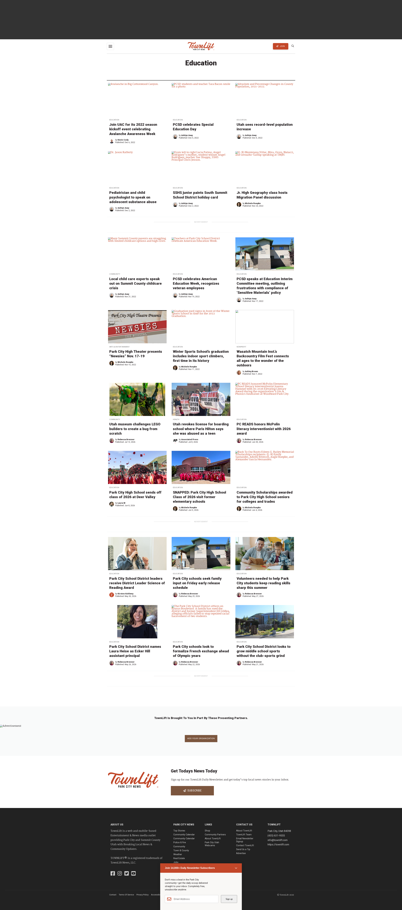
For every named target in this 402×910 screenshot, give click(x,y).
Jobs (175, 862)
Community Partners (215, 834)
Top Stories (179, 830)
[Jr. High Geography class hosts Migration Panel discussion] (264, 167)
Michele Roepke (253, 203)
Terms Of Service (126, 894)
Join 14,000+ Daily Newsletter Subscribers (190, 868)
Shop (207, 830)
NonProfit (241, 347)
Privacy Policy (142, 894)
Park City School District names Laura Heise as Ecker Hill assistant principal (135, 651)
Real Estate (179, 858)
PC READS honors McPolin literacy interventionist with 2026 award (264, 428)
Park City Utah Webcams (212, 844)
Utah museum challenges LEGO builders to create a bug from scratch (134, 428)
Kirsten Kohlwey (125, 594)
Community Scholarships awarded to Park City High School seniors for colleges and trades (265, 496)
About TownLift (213, 838)
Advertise (241, 853)
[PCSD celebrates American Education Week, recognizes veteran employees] (201, 254)
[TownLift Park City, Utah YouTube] (133, 874)
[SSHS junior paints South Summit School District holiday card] (201, 167)
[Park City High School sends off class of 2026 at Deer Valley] (137, 467)
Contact (112, 894)
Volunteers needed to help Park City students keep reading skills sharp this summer (263, 583)
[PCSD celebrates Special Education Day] (201, 99)
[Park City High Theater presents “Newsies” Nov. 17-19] (137, 326)
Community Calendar (184, 834)
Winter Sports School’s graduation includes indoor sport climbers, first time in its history (201, 356)
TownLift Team (244, 834)
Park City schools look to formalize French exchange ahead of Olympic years (201, 651)
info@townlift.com (278, 840)
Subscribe (193, 790)
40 (184, 700)
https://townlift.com (278, 844)
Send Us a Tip (243, 849)
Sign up (229, 899)
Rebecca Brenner (126, 439)
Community (114, 274)
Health (176, 419)
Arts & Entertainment (119, 347)
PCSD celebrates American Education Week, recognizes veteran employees (196, 283)
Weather (177, 854)
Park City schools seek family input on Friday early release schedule (197, 583)
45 (211, 700)
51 (227, 700)
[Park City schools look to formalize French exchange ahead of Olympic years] (201, 621)
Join (282, 46)
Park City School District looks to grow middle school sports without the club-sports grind (264, 651)
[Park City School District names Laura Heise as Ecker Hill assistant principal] (137, 621)
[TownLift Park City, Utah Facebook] (113, 874)
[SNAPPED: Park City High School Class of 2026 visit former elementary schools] (201, 467)
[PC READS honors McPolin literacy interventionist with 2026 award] (264, 399)
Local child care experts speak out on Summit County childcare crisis (135, 283)
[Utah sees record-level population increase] (264, 99)
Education (114, 120)
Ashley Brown (251, 371)
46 (216, 700)
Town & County (181, 850)
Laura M (121, 503)
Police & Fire (179, 842)
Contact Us (244, 824)
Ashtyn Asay (187, 135)
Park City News (183, 824)
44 (206, 700)
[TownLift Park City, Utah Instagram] (119, 874)
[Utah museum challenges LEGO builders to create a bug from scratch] (137, 399)
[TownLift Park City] (201, 46)
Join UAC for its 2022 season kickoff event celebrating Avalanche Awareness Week (133, 129)
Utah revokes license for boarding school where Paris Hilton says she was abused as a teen (201, 428)
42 (195, 700)
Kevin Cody (123, 140)
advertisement (201, 222)
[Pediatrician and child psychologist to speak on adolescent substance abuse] (137, 167)
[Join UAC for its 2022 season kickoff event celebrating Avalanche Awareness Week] (137, 99)
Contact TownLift (245, 845)
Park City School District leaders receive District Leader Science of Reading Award (137, 583)
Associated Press (189, 439)
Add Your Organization (201, 738)
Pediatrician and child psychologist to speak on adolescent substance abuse (133, 197)
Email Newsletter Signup (244, 840)
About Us (117, 824)
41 (190, 700)
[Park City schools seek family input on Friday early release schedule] (201, 553)
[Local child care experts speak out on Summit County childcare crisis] (137, 254)
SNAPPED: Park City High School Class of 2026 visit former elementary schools (199, 496)
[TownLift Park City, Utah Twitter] (126, 874)
